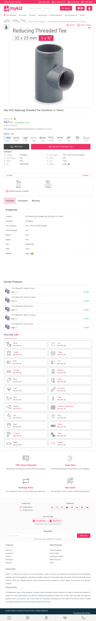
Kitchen (82, 15)
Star (12, 134)
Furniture (15, 20)
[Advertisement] (49, 270)
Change (85, 175)
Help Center (45, 2)
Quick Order (75, 2)
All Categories (11, 15)
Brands (72, 25)
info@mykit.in (27, 507)
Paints (7, 20)
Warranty (36, 200)
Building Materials (56, 15)
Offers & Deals (85, 25)
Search (67, 8)
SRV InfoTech (86, 613)
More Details (47, 129)
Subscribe (84, 535)
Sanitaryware (42, 15)
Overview (10, 200)
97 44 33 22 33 (59, 2)
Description (23, 200)
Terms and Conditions (29, 602)
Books (23, 20)
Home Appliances (71, 15)
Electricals (22, 15)
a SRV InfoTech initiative (12, 2)
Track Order (88, 2)
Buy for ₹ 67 (62, 146)
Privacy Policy (45, 602)
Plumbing (32, 15)
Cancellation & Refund (13, 602)
